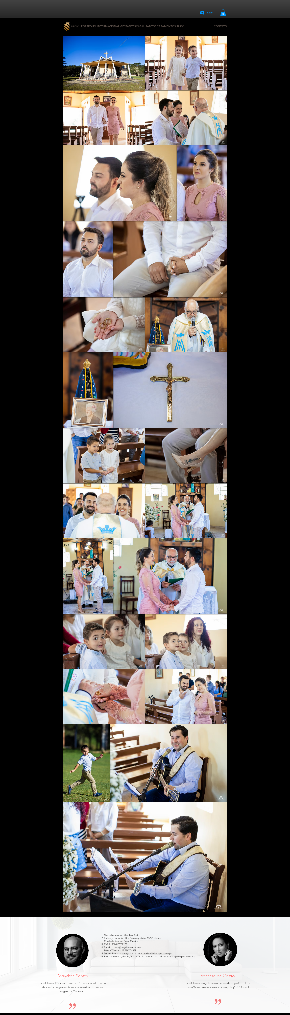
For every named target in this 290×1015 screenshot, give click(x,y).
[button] (223, 12)
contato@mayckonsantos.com (126, 947)
